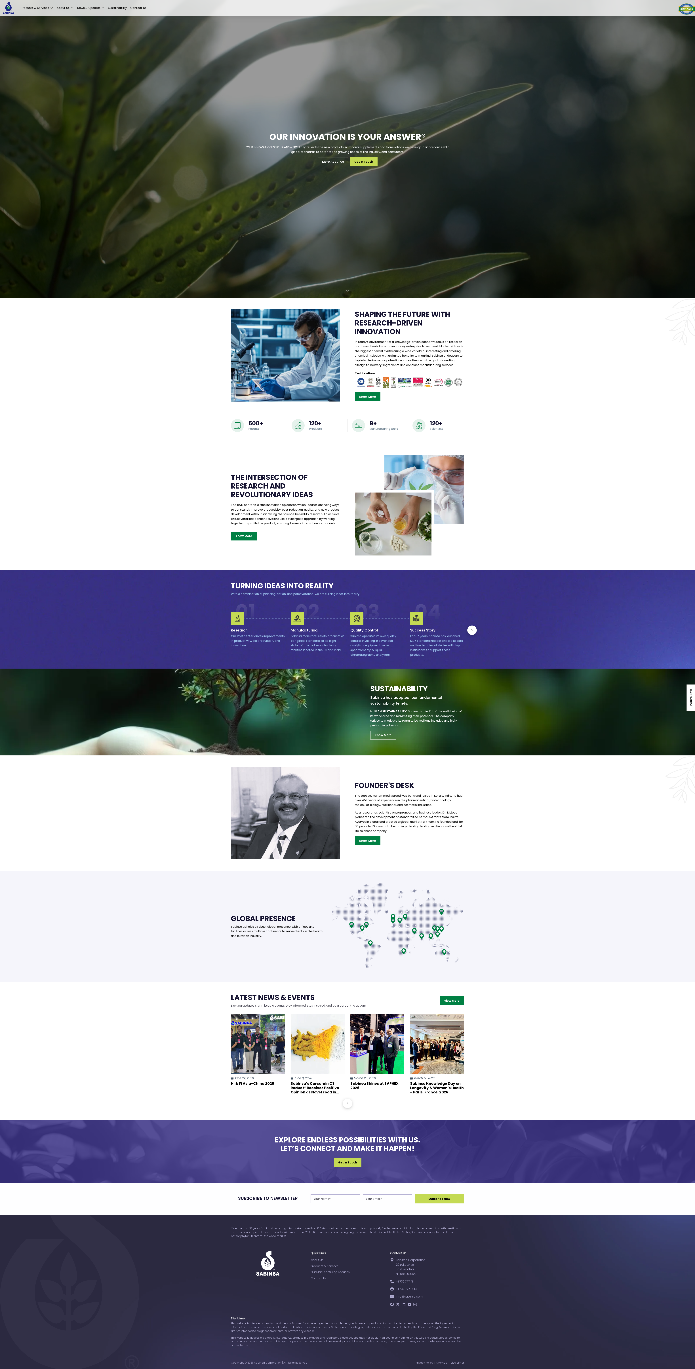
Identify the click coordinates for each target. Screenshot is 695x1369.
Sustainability (117, 8)
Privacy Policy (424, 1362)
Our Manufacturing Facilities (330, 1272)
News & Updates (88, 8)
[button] (472, 630)
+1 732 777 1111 (405, 1281)
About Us (63, 8)
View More (452, 1001)
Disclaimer (457, 1362)
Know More (367, 397)
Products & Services (35, 8)
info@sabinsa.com (409, 1296)
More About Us (333, 162)
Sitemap (441, 1362)
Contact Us (138, 8)
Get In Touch (363, 162)
